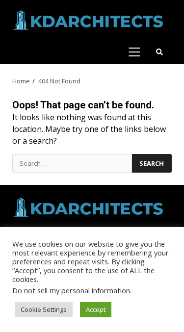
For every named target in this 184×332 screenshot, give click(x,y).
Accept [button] (95, 309)
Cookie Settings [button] (44, 309)
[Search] (159, 52)
